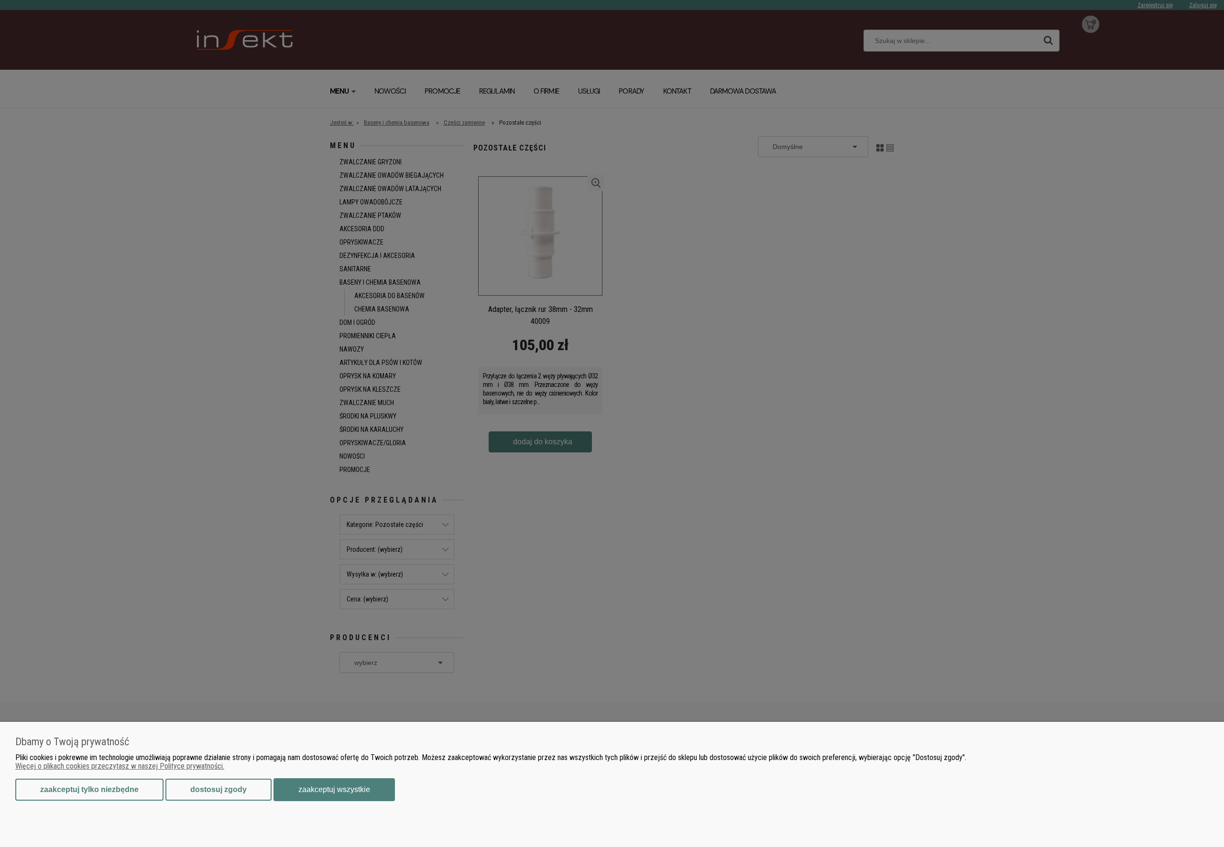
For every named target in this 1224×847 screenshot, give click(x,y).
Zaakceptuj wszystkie (334, 789)
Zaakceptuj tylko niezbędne (89, 789)
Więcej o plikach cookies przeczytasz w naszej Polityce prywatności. (119, 766)
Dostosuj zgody (218, 789)
